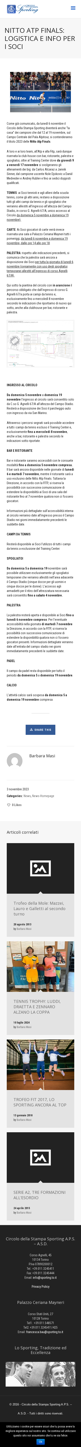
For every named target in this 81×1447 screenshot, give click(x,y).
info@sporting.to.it (45, 1277)
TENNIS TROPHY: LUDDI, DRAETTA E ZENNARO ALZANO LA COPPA (37, 1007)
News (27, 796)
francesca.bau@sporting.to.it (44, 1332)
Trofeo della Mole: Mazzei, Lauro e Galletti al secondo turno (39, 908)
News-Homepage (43, 796)
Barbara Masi (24, 929)
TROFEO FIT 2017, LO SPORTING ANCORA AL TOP (40, 1102)
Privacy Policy (41, 1286)
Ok (40, 1441)
